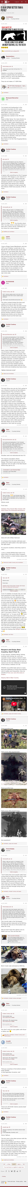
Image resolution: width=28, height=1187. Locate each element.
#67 (26, 288)
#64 (26, 155)
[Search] (26, 1)
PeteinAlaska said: (7, 66)
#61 (26, 23)
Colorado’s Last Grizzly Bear (11, 469)
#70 (26, 436)
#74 (26, 725)
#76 (26, 903)
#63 (26, 104)
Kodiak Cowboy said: (8, 291)
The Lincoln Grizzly (13, 935)
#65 (26, 203)
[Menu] (2, 1)
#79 (26, 1087)
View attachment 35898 (8, 1017)
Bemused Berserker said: (9, 334)
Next (19, 1164)
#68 (26, 331)
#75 (26, 855)
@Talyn (18, 629)
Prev (9, 1164)
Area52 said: (6, 1127)
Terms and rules (11, 1181)
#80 (26, 1123)
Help (25, 1181)
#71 (26, 489)
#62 (26, 62)
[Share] (24, 24)
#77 (26, 1010)
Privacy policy (19, 1181)
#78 (26, 1047)
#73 (26, 646)
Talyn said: (5, 577)
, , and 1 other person (15, 1035)
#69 (26, 385)
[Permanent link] (20, 652)
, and (13, 562)
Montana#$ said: (6, 207)
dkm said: (5, 159)
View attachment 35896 (8, 1021)
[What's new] (22, 1)
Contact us (3, 1181)
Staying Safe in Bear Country (10, 677)
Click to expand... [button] (14, 172)
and (12, 51)
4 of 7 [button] (14, 1164)
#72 (26, 574)
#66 (26, 243)
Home (2, 1182)
